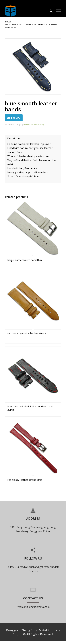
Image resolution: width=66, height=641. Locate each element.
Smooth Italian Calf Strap (35, 25)
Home (19, 25)
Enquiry (15, 118)
